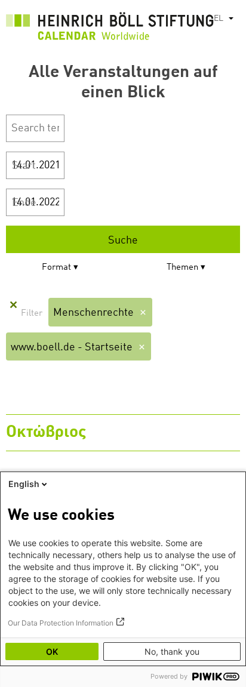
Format (56, 267)
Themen (182, 267)
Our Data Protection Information (60, 622)
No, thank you (171, 651)
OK (52, 651)
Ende (24, 203)
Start (24, 166)
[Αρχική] (110, 29)
